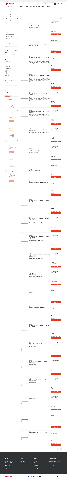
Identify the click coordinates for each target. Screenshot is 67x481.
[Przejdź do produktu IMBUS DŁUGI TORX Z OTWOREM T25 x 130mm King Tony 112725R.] (25, 242)
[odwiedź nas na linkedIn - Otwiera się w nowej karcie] (61, 476)
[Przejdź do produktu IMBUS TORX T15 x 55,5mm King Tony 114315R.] (25, 367)
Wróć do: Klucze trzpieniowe (11, 44)
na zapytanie (9, 68)
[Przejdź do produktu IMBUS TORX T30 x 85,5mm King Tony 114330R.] (25, 438)
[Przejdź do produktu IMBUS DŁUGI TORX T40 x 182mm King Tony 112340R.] (25, 135)
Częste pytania (36, 466)
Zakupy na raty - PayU (8, 462)
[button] (55, 4)
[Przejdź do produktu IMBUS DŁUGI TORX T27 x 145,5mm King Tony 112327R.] (25, 99)
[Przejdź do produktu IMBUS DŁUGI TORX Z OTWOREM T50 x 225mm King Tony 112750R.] (25, 331)
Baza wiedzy (36, 461)
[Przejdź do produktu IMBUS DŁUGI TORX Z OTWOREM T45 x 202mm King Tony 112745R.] (25, 313)
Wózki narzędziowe (51, 465)
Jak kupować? (36, 465)
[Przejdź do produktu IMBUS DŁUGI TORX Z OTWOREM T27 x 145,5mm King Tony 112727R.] (25, 260)
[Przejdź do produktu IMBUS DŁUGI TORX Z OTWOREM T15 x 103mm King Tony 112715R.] (25, 206)
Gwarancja (35, 462)
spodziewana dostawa (10, 70)
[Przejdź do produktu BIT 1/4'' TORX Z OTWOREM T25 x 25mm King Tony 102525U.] (12, 166)
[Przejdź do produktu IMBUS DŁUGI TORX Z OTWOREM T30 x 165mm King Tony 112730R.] (25, 277)
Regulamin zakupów (8, 468)
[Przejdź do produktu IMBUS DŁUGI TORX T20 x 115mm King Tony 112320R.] (25, 63)
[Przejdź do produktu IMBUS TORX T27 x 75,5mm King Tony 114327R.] (25, 420)
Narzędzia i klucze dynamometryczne (54, 461)
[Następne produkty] (58, 449)
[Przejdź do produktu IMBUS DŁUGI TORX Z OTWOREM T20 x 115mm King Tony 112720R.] (25, 224)
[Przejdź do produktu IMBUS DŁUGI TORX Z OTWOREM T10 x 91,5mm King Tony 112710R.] (25, 188)
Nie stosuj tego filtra (10, 80)
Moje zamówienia (22, 461)
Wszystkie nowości (14, 95)
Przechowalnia (22, 462)
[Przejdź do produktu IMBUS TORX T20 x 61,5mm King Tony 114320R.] (25, 385)
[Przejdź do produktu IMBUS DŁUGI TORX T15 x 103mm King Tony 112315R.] (25, 45)
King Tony (8, 61)
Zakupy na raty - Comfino (9, 461)
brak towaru (9, 66)
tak (7, 82)
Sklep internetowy (33, 479)
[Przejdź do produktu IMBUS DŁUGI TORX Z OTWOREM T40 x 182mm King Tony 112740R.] (25, 295)
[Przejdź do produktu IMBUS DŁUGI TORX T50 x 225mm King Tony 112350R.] (25, 170)
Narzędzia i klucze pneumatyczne (53, 462)
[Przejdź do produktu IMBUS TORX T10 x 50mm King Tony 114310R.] (25, 349)
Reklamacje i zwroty (8, 466)
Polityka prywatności (37, 468)
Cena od (6, 54)
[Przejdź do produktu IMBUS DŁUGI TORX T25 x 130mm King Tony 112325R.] (25, 81)
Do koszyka (11, 121)
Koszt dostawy (7, 465)
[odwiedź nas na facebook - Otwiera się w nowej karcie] (57, 476)
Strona (55, 17)
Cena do (14, 54)
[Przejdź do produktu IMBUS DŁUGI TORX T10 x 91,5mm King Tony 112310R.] (25, 27)
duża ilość (8, 73)
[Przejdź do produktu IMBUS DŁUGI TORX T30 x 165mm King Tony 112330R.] (25, 117)
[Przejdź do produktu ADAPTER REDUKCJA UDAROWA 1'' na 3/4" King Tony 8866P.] (12, 135)
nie (7, 92)
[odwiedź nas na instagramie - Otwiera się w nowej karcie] (59, 476)
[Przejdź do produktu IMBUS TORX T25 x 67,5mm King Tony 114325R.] (25, 403)
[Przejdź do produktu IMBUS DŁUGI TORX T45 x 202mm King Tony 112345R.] (25, 152)
